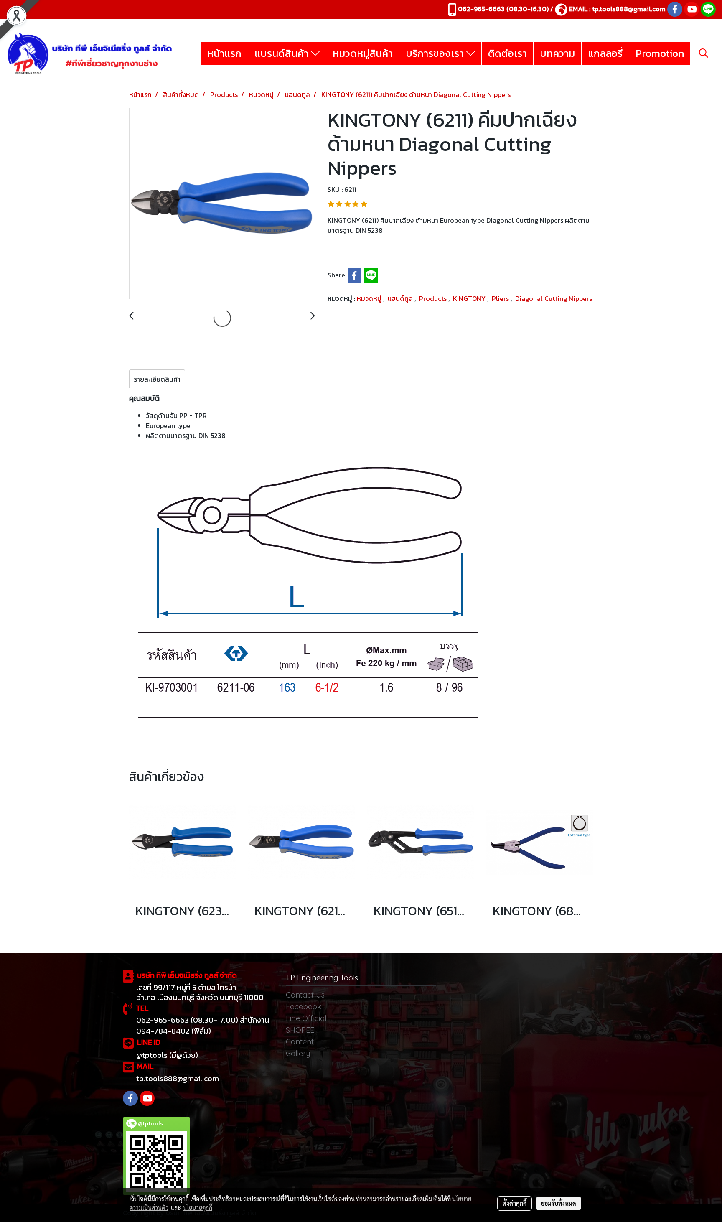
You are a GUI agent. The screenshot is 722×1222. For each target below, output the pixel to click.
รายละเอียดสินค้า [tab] (157, 379)
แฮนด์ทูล (401, 298)
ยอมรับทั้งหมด (558, 1203)
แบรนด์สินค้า (282, 53)
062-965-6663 (481, 9)
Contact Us (305, 995)
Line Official (306, 1018)
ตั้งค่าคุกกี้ (514, 1203)
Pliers (501, 298)
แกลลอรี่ (605, 53)
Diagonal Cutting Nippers (553, 298)
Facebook (303, 1006)
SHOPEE (300, 1030)
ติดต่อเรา (507, 53)
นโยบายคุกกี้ (197, 1207)
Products (433, 298)
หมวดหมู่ (370, 298)
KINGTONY (470, 298)
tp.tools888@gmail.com (629, 9)
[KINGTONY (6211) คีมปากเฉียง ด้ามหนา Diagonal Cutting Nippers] (222, 204)
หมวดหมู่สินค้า (363, 53)
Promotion (660, 53)
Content (300, 1041)
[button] (703, 53)
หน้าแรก (224, 53)
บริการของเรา (436, 53)
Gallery (298, 1053)
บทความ (557, 53)
